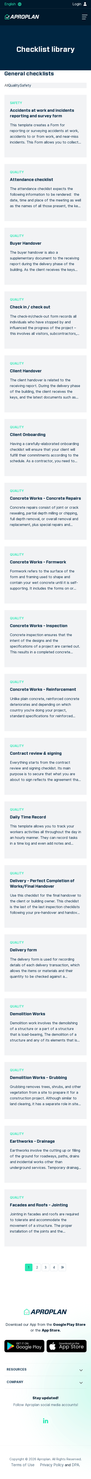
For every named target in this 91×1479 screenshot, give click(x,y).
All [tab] (6, 85)
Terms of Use (22, 1465)
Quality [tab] (14, 85)
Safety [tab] (25, 85)
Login (77, 4)
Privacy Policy (52, 1465)
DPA (75, 1465)
